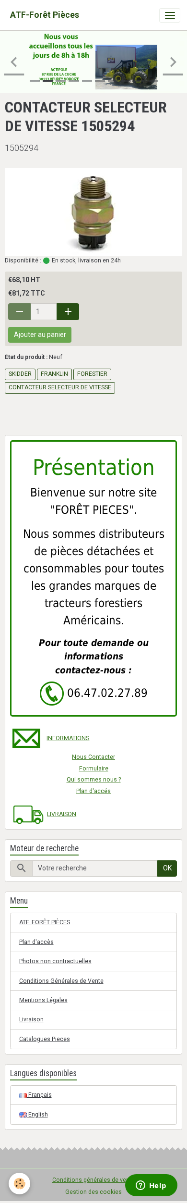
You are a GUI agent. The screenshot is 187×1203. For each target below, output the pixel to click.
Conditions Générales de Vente (61, 981)
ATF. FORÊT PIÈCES (44, 922)
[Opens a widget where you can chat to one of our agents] (151, 1186)
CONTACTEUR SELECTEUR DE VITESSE (60, 387)
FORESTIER (92, 374)
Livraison (31, 1019)
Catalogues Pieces (44, 1039)
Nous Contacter (93, 757)
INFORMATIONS (68, 738)
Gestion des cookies (93, 1192)
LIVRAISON (61, 814)
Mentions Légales (43, 1000)
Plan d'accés (93, 791)
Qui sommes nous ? (94, 779)
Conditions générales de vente (93, 1180)
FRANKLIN (54, 374)
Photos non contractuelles (55, 961)
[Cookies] (19, 1183)
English (37, 1114)
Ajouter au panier (40, 334)
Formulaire (93, 768)
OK (167, 868)
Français (39, 1094)
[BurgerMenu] (169, 15)
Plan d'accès (36, 942)
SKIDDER (20, 374)
